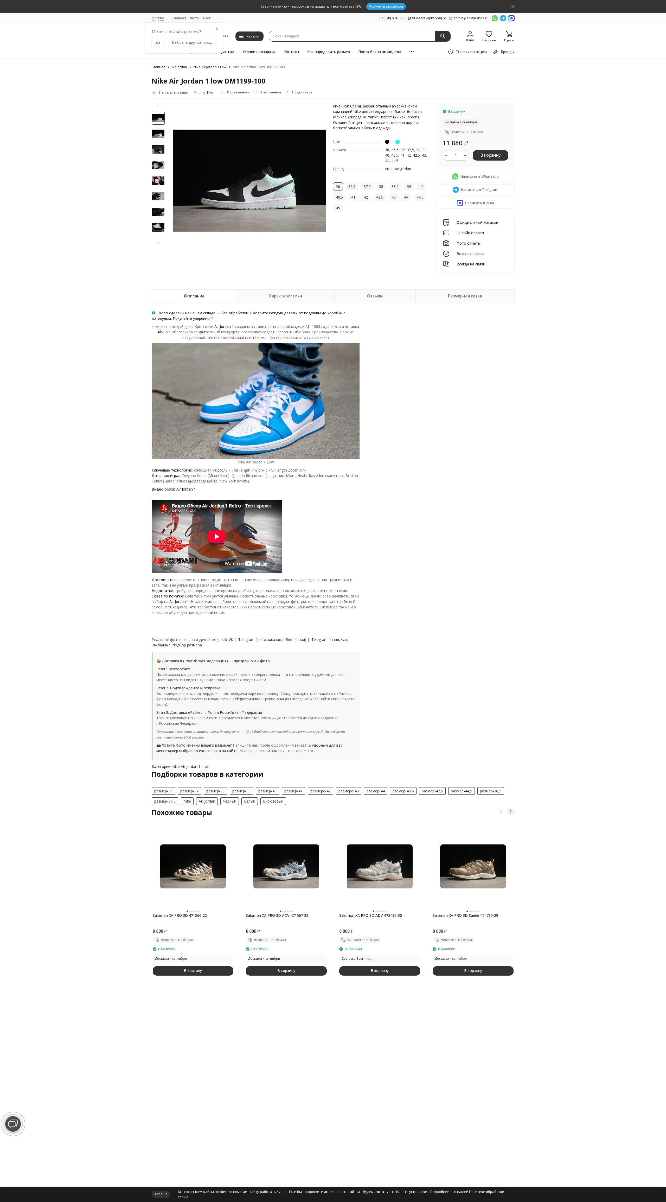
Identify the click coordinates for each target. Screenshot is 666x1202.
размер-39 (241, 790)
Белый (249, 801)
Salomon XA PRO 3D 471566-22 (180, 915)
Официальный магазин (477, 222)
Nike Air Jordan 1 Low (210, 67)
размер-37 (189, 790)
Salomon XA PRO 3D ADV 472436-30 (370, 915)
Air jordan (207, 801)
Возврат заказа (470, 254)
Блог (206, 18)
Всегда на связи (471, 264)
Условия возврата (258, 51)
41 (402, 155)
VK (231, 639)
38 (418, 149)
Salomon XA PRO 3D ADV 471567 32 (277, 915)
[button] (158, 242)
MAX (280, 698)
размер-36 (163, 790)
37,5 (410, 149)
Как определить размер (328, 51)
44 (387, 160)
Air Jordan (179, 67)
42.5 (416, 155)
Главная (179, 18)
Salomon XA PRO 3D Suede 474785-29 (465, 915)
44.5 (394, 160)
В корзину (490, 155)
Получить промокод (386, 6)
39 (424, 149)
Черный (229, 801)
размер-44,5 (461, 790)
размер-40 (267, 790)
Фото (194, 18)
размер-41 (293, 790)
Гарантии (225, 51)
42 (409, 155)
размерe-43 (348, 790)
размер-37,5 (165, 801)
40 (387, 155)
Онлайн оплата (470, 233)
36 (387, 149)
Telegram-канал (246, 698)
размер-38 (215, 790)
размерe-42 (320, 790)
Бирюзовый (273, 801)
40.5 (394, 155)
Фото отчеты (469, 243)
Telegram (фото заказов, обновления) (272, 639)
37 (403, 149)
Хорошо (161, 1194)
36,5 (395, 149)
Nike (210, 92)
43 (424, 155)
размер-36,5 (490, 790)
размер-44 (376, 790)
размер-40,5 (403, 790)
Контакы (291, 51)
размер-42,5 (432, 790)
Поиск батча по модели (379, 51)
